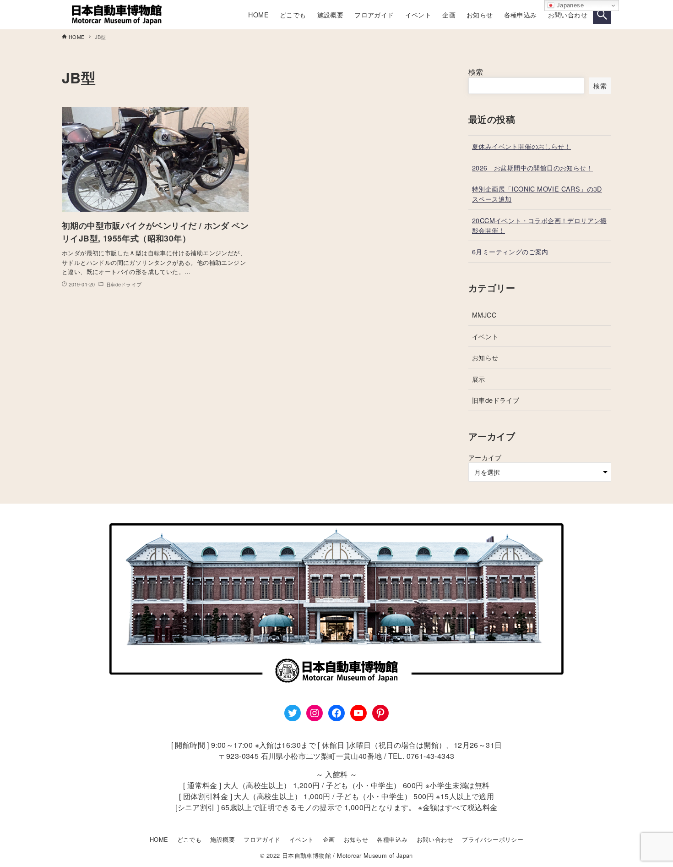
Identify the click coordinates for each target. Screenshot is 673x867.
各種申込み (392, 839)
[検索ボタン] (602, 14)
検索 (475, 71)
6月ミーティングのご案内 (510, 251)
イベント (485, 336)
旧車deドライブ (495, 400)
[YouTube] (358, 713)
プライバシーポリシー (492, 839)
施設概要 (222, 839)
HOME (159, 839)
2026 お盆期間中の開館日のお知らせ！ (532, 167)
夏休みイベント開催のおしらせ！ (521, 146)
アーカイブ (484, 457)
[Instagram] (314, 713)
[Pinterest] (380, 713)
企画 (329, 839)
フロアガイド (262, 839)
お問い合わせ (435, 839)
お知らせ (485, 357)
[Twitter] (292, 713)
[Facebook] (336, 713)
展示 (478, 379)
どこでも (189, 839)
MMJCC (484, 314)
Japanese (569, 5)
